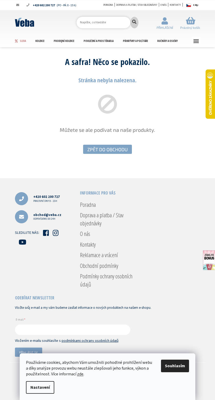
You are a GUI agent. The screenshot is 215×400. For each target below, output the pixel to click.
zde (80, 374)
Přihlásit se (28, 352)
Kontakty (175, 5)
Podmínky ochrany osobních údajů (106, 280)
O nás (163, 5)
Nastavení (40, 387)
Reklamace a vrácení (99, 255)
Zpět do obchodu (107, 149)
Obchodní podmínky (99, 265)
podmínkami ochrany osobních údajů (90, 340)
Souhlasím (175, 366)
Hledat (134, 22)
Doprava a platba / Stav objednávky (136, 5)
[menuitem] (25, 41)
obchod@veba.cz (47, 217)
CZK (195, 5)
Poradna (108, 5)
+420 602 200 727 (46, 198)
